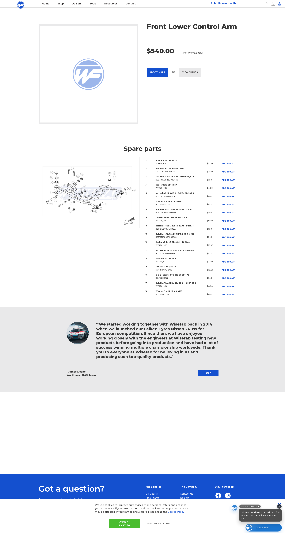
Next (208, 373)
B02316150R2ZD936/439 (167, 180)
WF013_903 (161, 262)
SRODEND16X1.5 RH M (165, 172)
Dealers (184, 498)
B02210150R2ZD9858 (165, 196)
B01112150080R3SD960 (166, 237)
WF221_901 (161, 163)
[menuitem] (45, 3)
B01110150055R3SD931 (166, 212)
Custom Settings (158, 523)
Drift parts (151, 493)
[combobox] (239, 3)
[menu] (112, 3)
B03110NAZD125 (163, 204)
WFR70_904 (161, 286)
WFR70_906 (161, 245)
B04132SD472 (162, 278)
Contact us (186, 493)
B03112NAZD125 (163, 294)
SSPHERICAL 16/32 (164, 270)
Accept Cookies (124, 523)
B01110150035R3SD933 (166, 229)
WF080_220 (161, 221)
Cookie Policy (176, 511)
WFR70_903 (161, 188)
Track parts (152, 498)
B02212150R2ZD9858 (165, 253)
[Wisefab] (20, 3)
